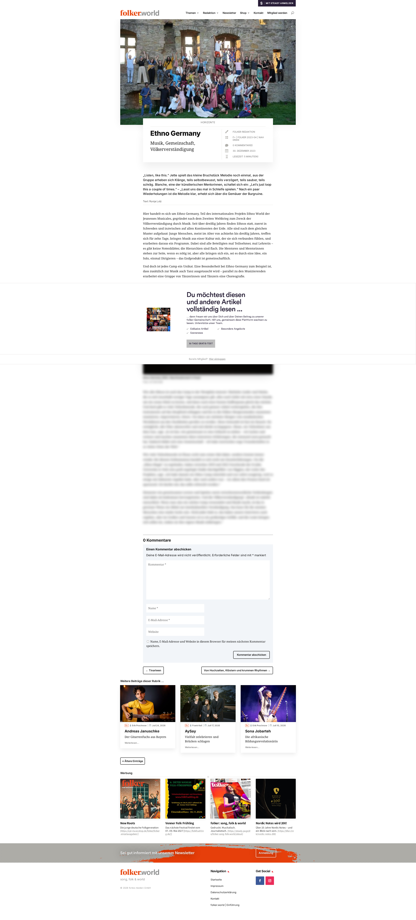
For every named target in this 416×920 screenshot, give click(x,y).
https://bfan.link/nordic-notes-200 (275, 832)
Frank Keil (197, 725)
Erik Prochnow (139, 725)
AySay (190, 731)
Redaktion (209, 12)
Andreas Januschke (142, 731)
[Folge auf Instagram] (270, 880)
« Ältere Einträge (132, 761)
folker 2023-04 (247, 137)
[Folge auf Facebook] (260, 880)
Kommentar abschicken (251, 654)
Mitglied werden (277, 12)
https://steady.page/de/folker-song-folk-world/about (230, 832)
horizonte (208, 122)
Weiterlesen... (132, 743)
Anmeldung (266, 852)
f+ (234, 137)
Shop (243, 12)
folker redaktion (244, 131)
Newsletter (229, 12)
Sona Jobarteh (258, 731)
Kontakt (258, 12)
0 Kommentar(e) (243, 145)
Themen (191, 12)
